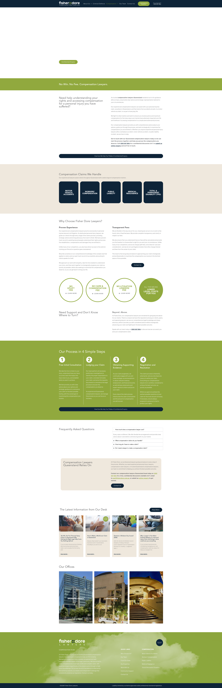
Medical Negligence (148, 664)
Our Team (124, 657)
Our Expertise (125, 664)
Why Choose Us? (126, 653)
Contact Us (68, 599)
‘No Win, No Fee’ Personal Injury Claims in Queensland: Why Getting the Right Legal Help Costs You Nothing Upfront (71, 538)
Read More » (64, 554)
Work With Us (125, 667)
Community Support (127, 671)
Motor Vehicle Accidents (149, 653)
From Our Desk (125, 660)
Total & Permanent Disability (151, 667)
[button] (91, 3)
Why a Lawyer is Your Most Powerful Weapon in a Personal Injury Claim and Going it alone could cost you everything (149, 538)
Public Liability (146, 660)
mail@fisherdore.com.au (121, 478)
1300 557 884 (125, 143)
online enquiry (144, 478)
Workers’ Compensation (149, 657)
